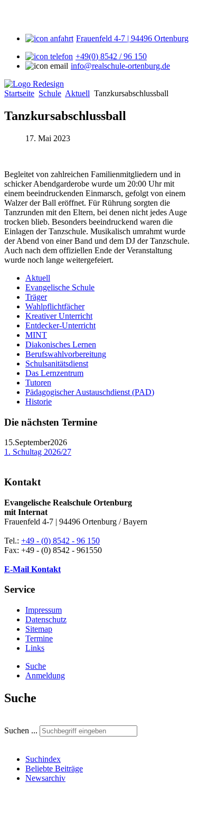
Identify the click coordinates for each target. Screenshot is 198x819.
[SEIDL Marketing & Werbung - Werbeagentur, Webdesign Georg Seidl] (14, 809)
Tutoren (38, 382)
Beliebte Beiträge (54, 768)
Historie (38, 401)
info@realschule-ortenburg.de (120, 65)
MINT (36, 334)
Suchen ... (20, 730)
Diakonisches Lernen (60, 344)
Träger (36, 296)
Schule (50, 93)
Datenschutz (46, 619)
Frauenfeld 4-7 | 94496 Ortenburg (132, 38)
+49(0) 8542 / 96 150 (111, 56)
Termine (39, 638)
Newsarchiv (45, 778)
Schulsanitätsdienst (56, 363)
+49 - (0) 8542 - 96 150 (60, 540)
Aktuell (77, 93)
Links (34, 647)
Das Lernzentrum (54, 373)
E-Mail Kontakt (32, 569)
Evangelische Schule (60, 287)
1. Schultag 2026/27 (37, 451)
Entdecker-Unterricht (60, 325)
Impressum (43, 609)
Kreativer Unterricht (58, 315)
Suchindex (43, 758)
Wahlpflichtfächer (54, 306)
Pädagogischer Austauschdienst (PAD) (89, 392)
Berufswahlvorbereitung (65, 353)
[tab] (35, 665)
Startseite (19, 93)
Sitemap (38, 628)
